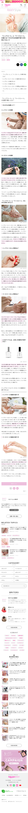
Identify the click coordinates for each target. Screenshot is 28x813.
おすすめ (4, 535)
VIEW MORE (14, 627)
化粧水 (7, 647)
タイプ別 (22, 650)
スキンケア (4, 568)
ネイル (7, 58)
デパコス (20, 647)
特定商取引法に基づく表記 (13, 782)
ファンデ (6, 650)
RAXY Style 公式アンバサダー (11, 638)
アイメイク (4, 572)
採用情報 (24, 795)
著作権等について (18, 795)
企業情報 (3, 795)
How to (3, 59)
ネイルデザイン (16, 535)
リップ (13, 642)
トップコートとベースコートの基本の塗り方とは (14, 79)
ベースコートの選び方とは (9, 84)
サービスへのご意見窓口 (16, 780)
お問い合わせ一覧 (11, 801)
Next (24, 491)
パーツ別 (21, 645)
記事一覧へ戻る (14, 516)
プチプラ (15, 645)
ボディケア (18, 572)
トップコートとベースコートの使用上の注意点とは (15, 86)
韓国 (14, 640)
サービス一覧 (4, 801)
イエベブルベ (7, 645)
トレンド (9, 535)
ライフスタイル (14, 650)
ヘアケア (3, 576)
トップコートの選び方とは (9, 81)
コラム (3, 580)
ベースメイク (18, 568)
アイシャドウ (20, 640)
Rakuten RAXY (8, 5)
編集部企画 (20, 635)
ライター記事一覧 (14, 510)
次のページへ (14, 483)
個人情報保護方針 (10, 795)
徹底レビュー (7, 640)
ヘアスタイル (20, 642)
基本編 (8, 59)
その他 (17, 580)
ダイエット (14, 647)
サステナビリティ (19, 801)
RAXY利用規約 (8, 780)
